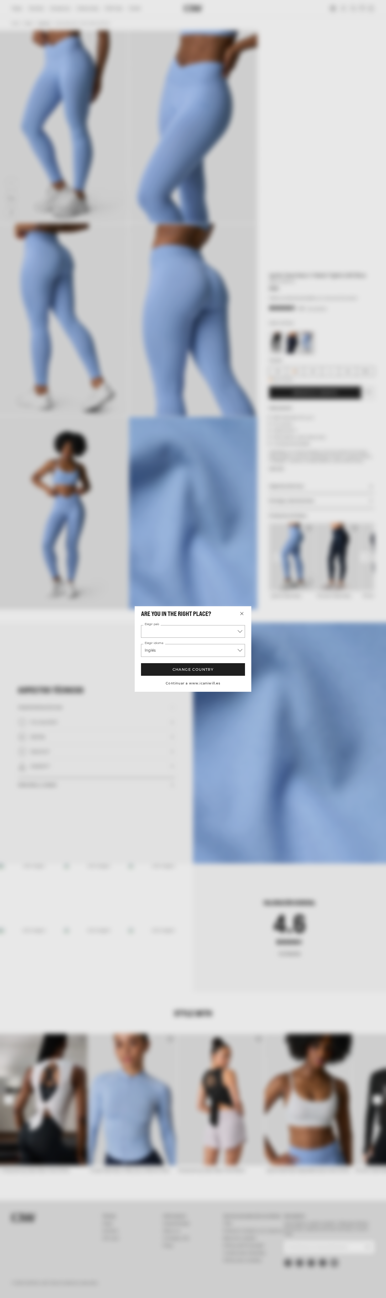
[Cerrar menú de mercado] (242, 613)
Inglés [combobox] (150, 650)
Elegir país (152, 624)
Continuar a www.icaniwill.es (193, 683)
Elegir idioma (154, 643)
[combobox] (193, 631)
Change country (193, 669)
